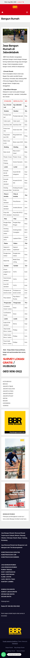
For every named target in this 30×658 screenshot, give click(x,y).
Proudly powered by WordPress (10, 641)
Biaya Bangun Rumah (19, 647)
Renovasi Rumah (21, 651)
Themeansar (15, 643)
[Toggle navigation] (27, 12)
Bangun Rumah (9, 647)
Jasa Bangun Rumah (10, 651)
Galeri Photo (15, 654)
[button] (3, 654)
